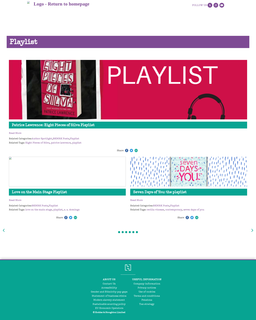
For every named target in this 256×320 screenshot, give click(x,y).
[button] (3, 230)
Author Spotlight (42, 138)
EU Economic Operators (109, 308)
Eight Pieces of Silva (37, 143)
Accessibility (109, 288)
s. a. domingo (72, 209)
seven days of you (193, 209)
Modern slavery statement (109, 300)
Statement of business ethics (109, 296)
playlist (76, 143)
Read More (15, 133)
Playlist (74, 138)
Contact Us (109, 284)
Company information (146, 284)
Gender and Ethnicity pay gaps (109, 292)
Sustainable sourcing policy (109, 304)
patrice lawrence (61, 143)
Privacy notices (147, 288)
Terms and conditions (147, 296)
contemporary (173, 209)
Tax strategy (146, 304)
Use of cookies (147, 292)
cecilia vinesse (155, 209)
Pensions (146, 300)
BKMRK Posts (61, 138)
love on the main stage (38, 209)
